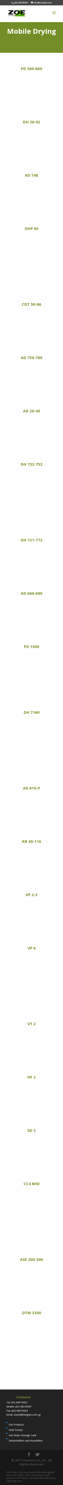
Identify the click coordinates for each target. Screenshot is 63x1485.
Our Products (16, 1424)
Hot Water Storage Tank (22, 1435)
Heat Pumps (16, 1430)
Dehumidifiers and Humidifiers (26, 1440)
